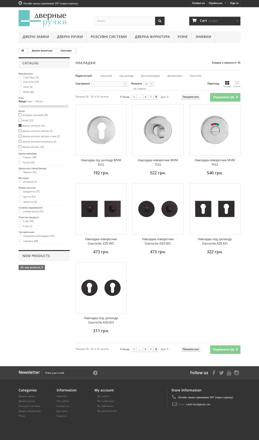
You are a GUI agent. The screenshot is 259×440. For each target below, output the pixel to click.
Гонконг (30, 157)
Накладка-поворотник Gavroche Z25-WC (101, 241)
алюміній (30, 181)
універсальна (33, 211)
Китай (29, 162)
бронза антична (33, 125)
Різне (183, 36)
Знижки (203, 36)
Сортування (82, 83)
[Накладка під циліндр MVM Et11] (101, 130)
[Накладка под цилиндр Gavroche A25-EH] (215, 209)
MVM (28, 92)
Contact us (198, 3)
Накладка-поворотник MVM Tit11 (215, 162)
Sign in (234, 3)
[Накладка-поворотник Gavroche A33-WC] (158, 209)
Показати (136, 83)
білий (27, 120)
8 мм (27, 226)
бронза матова (33, 147)
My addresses (105, 406)
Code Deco (31, 77)
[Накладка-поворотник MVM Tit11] (215, 130)
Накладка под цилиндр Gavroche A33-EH (101, 320)
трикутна (30, 201)
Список (236, 86)
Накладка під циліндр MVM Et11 (101, 162)
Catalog (30, 63)
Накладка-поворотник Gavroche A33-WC (158, 241)
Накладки (65, 50)
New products (36, 255)
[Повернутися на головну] (22, 50)
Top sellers (63, 401)
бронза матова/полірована (39, 141)
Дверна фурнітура (152, 36)
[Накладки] (21, 77)
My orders (103, 396)
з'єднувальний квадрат (38, 236)
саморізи (30, 241)
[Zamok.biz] (54, 18)
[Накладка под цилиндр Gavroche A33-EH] (101, 288)
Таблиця (227, 86)
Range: (23, 101)
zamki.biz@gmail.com (198, 404)
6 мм (28, 221)
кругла (29, 196)
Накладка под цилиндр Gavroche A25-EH (215, 241)
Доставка (62, 411)
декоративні (174, 75)
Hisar (27, 87)
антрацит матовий (35, 115)
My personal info (107, 411)
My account (104, 390)
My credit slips (106, 401)
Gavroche (31, 81)
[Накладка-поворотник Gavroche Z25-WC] (101, 209)
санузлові (106, 75)
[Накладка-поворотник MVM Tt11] (158, 130)
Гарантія (62, 416)
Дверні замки (35, 36)
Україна (30, 172)
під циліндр (126, 75)
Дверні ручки (70, 36)
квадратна (31, 191)
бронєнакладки (150, 75)
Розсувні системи (109, 36)
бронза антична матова (37, 131)
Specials (62, 396)
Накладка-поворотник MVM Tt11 (158, 162)
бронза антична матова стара (41, 136)
